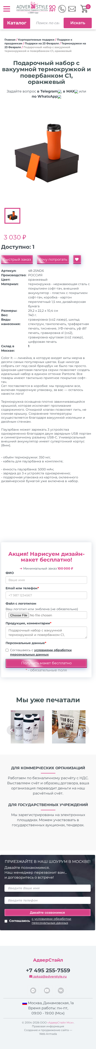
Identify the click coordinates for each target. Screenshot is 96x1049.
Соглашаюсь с (41, 652)
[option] (46, 154)
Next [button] (84, 730)
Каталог (16, 23)
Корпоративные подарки (36, 39)
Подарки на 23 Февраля (42, 43)
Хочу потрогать (53, 259)
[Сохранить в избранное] (77, 259)
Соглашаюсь (40, 921)
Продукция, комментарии (28, 623)
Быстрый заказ (17, 259)
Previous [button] (12, 730)
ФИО (10, 573)
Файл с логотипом (21, 603)
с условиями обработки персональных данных (51, 921)
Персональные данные (26, 643)
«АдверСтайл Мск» (60, 1022)
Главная (10, 39)
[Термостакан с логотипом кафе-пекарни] (27, 726)
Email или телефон (22, 588)
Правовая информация (48, 1026)
